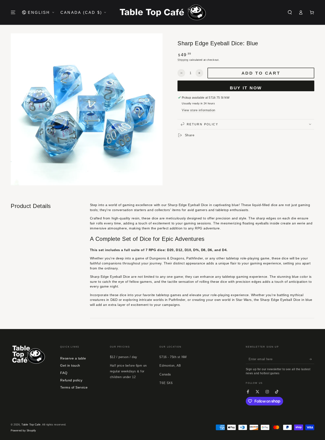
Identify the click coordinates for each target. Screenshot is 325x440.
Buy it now (246, 88)
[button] (289, 12)
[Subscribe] (311, 359)
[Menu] (13, 12)
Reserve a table (73, 358)
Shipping (182, 59)
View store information (198, 110)
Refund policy (71, 380)
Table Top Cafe (31, 424)
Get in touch (70, 365)
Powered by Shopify (23, 430)
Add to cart (261, 73)
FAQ (63, 373)
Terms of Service (74, 387)
